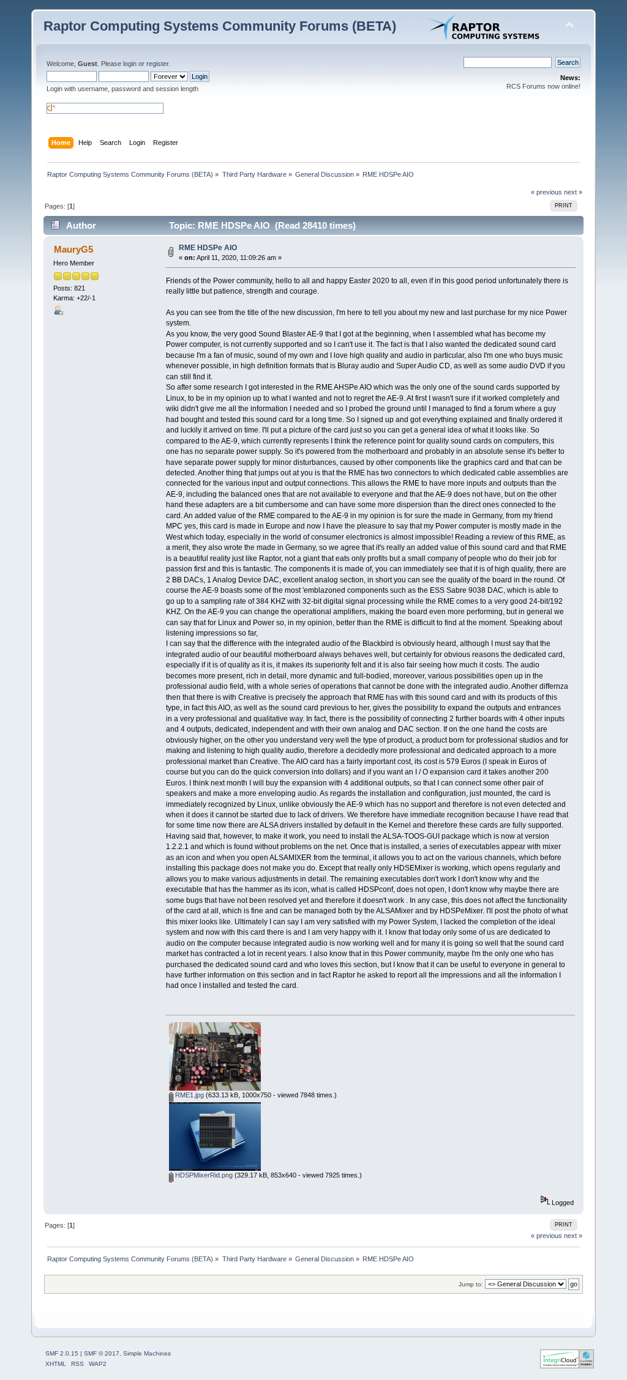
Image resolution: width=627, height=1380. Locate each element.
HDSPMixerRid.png (203, 1175)
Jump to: (471, 1284)
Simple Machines (147, 1353)
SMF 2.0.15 (61, 1353)
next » (573, 192)
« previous (546, 192)
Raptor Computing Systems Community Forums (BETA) (219, 26)
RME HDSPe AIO (208, 247)
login (130, 63)
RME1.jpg (188, 1095)
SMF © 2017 (101, 1353)
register (157, 63)
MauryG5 (73, 249)
